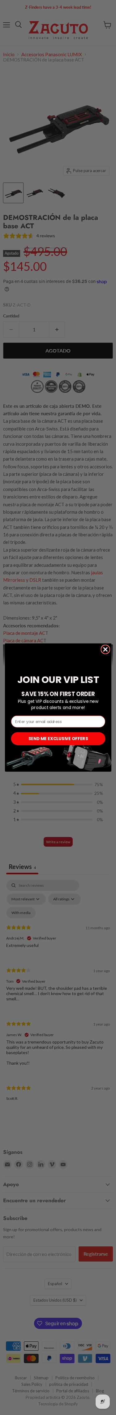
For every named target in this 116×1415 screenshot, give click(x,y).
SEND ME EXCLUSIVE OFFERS (58, 738)
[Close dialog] (105, 649)
